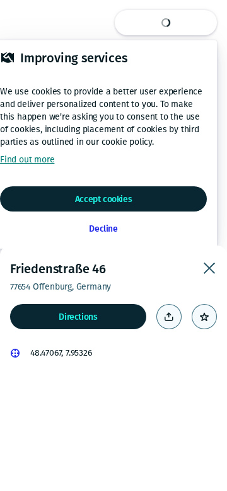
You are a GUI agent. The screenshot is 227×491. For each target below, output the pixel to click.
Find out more (27, 159)
